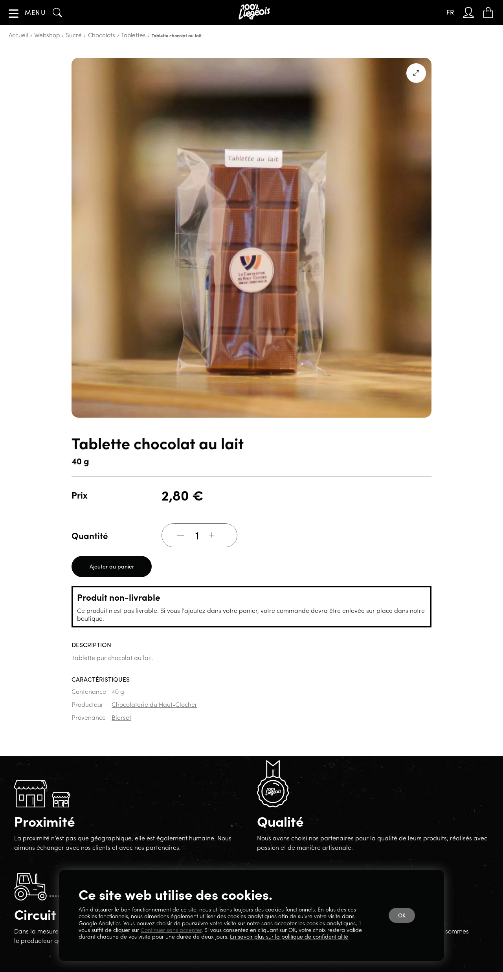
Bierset (121, 742)
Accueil (16, 60)
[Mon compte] (471, 12)
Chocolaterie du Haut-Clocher (154, 729)
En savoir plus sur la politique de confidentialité (289, 936)
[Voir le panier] (489, 12)
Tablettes (107, 60)
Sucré (59, 60)
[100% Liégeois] (256, 12)
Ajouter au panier (112, 591)
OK (403, 918)
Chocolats (82, 60)
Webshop (38, 60)
